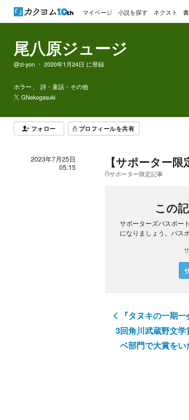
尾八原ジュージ (71, 47)
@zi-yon (24, 64)
